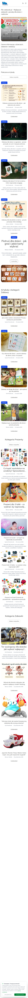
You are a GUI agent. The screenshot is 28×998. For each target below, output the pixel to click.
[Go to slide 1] (22, 39)
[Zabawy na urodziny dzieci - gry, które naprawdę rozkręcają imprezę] (14, 29)
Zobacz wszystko (14, 77)
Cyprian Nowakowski (9, 146)
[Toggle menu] (25, 3)
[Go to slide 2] (23, 39)
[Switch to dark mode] (23, 3)
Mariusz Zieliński (6, 36)
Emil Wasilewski (9, 107)
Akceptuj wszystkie (20, 994)
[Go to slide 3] (24, 39)
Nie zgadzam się (8, 994)
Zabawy (6, 27)
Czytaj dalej (14, 261)
